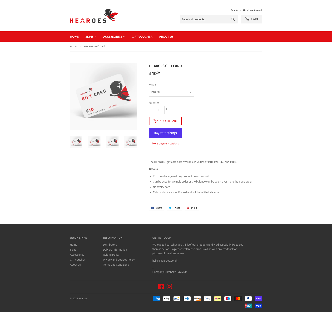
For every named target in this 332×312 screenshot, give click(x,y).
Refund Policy (111, 254)
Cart (254, 19)
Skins (89, 36)
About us (166, 36)
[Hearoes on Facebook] (161, 287)
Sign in (234, 10)
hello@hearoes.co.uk (164, 260)
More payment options (165, 143)
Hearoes (83, 298)
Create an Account (252, 10)
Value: (152, 84)
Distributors (110, 244)
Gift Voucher (142, 36)
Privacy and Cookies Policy (119, 259)
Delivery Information (115, 249)
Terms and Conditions (116, 264)
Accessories (113, 36)
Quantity (154, 102)
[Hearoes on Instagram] (169, 287)
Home (74, 36)
